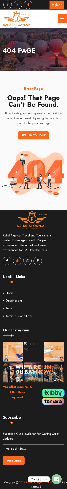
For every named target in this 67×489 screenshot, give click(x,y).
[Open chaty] (57, 479)
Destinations (14, 301)
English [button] (55, 5)
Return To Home (34, 135)
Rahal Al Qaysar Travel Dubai (42, 482)
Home (10, 293)
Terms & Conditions (19, 316)
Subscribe (14, 460)
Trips (9, 308)
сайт (44, 250)
